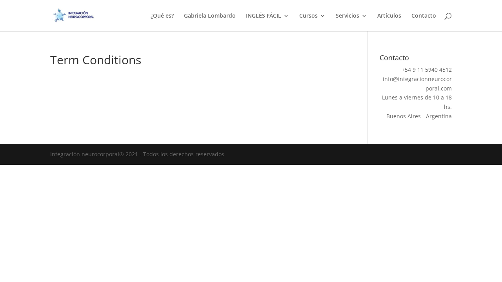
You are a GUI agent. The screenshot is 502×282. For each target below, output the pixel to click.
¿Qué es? (162, 16)
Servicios (347, 16)
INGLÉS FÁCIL (263, 16)
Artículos (389, 16)
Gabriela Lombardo (210, 16)
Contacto (423, 16)
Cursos (308, 16)
